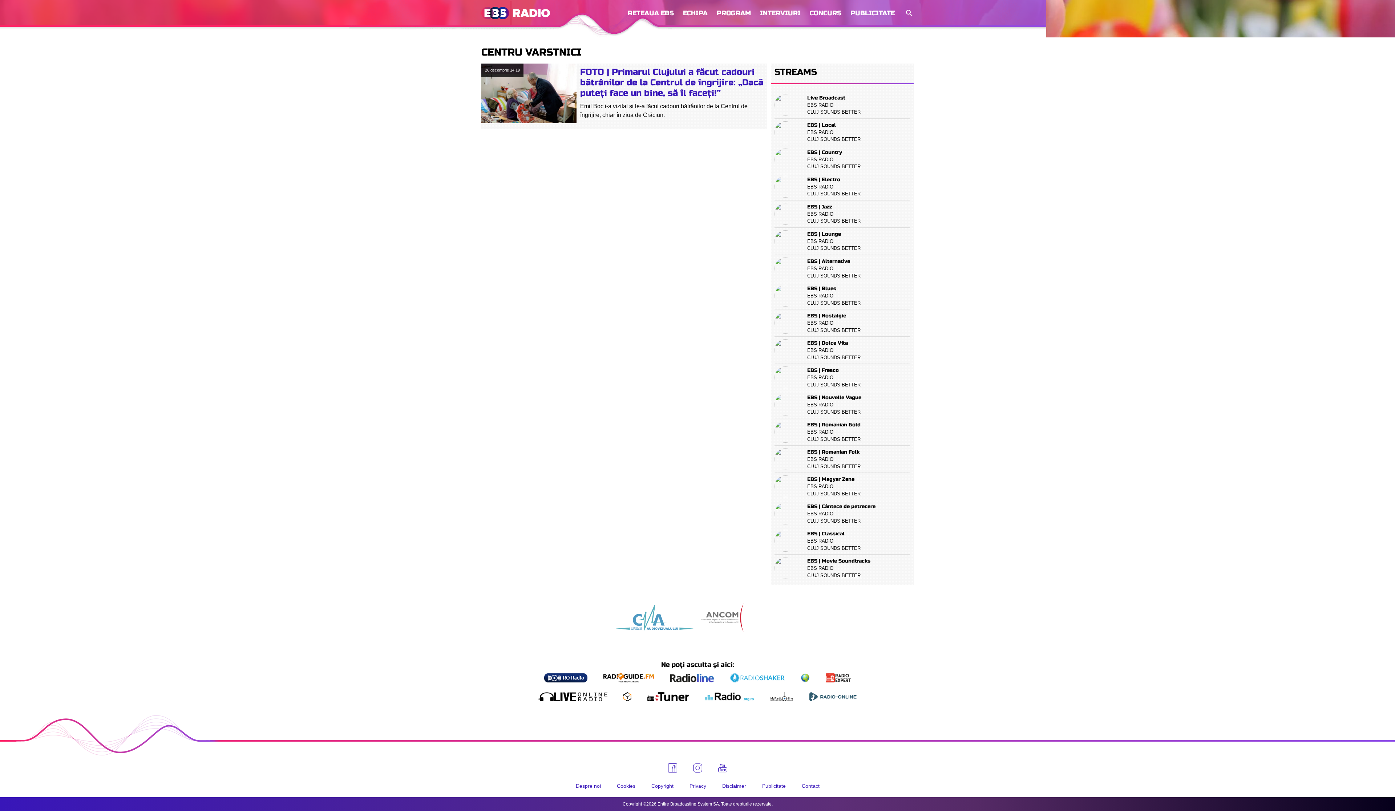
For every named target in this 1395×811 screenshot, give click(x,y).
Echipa (695, 13)
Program (734, 13)
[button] (908, 13)
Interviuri (780, 13)
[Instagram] (697, 768)
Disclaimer (734, 786)
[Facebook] (672, 768)
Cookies (626, 786)
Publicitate (872, 13)
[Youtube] (722, 768)
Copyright (662, 786)
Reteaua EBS (651, 13)
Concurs (825, 13)
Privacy (698, 786)
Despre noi (588, 786)
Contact (811, 786)
